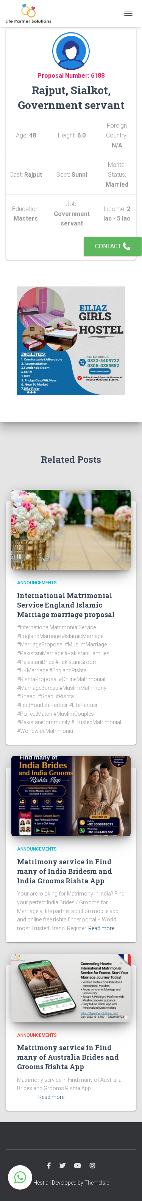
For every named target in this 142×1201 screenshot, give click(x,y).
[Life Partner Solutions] (31, 13)
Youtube (77, 1166)
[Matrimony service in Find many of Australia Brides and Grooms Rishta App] (71, 987)
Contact (109, 246)
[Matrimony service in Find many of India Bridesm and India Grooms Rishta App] (71, 796)
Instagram (92, 1166)
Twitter (62, 1166)
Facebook (49, 1166)
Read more (101, 928)
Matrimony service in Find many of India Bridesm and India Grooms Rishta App (64, 871)
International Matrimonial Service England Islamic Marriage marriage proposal (66, 605)
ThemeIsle (96, 1183)
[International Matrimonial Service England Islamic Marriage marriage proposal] (71, 529)
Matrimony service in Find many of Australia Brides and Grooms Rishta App (68, 1057)
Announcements (37, 582)
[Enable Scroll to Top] (127, 1185)
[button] (20, 1177)
